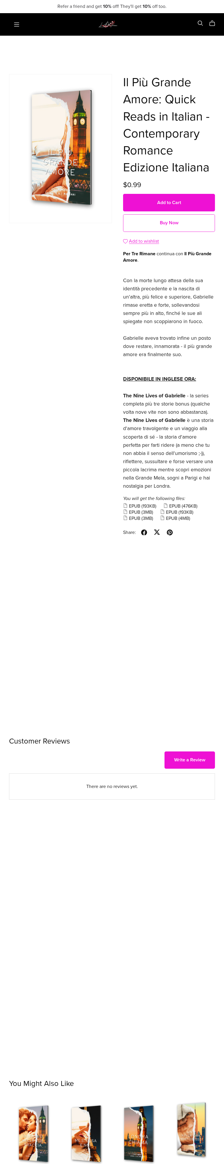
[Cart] (214, 23)
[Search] (200, 23)
